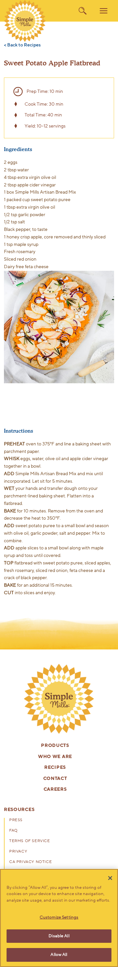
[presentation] (59, 699)
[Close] (110, 878)
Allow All (58, 955)
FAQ (13, 830)
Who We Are (55, 757)
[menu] (103, 11)
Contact (55, 779)
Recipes (55, 767)
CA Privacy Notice (30, 862)
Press (16, 820)
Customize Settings (59, 917)
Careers (55, 789)
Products (55, 746)
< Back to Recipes (22, 45)
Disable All (59, 936)
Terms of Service (29, 841)
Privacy (18, 851)
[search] (82, 11)
